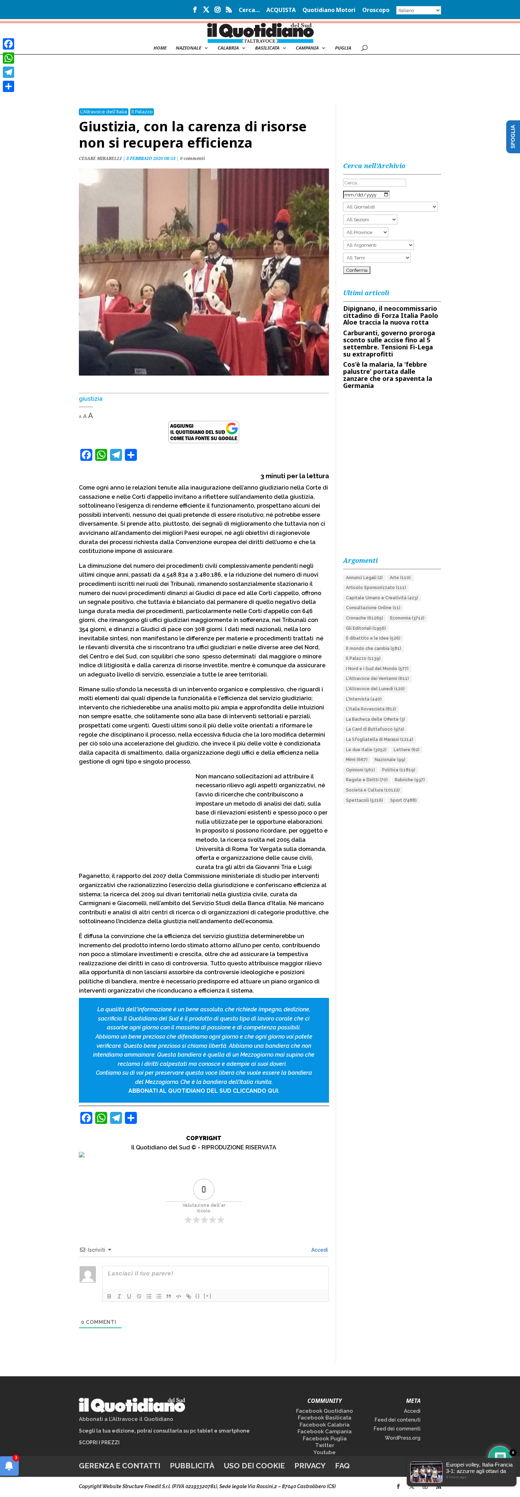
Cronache (364, 618)
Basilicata (267, 48)
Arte (400, 577)
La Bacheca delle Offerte (375, 719)
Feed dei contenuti (398, 1420)
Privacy (309, 1465)
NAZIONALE (188, 48)
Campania (307, 48)
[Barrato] (139, 1296)
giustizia (91, 398)
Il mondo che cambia (373, 648)
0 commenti (192, 158)
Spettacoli (364, 800)
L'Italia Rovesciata (371, 709)
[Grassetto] (109, 1296)
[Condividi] (8, 86)
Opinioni (360, 769)
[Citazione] (169, 1296)
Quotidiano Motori (329, 10)
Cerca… (249, 10)
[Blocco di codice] (179, 1296)
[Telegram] (8, 72)
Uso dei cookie (254, 1465)
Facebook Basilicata (324, 1418)
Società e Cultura (373, 790)
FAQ (342, 1465)
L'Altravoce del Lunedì (375, 688)
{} (197, 1295)
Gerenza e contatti (119, 1465)
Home (160, 48)
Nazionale (390, 759)
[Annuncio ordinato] (149, 1296)
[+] (208, 1295)
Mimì (357, 759)
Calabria (228, 48)
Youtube (324, 1452)
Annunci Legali (364, 577)
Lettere (407, 749)
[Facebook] (8, 44)
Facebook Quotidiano (324, 1411)
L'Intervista (364, 699)
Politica (398, 769)
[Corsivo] (119, 1296)
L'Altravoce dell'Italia (103, 111)
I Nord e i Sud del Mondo (377, 668)
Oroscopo (375, 10)
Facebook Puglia (325, 1438)
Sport (403, 800)
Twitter (324, 1445)
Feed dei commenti (397, 1429)
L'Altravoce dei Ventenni (377, 678)
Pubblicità (192, 1465)
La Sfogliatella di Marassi (379, 739)
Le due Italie (366, 749)
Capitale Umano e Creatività (382, 597)
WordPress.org (403, 1438)
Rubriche (410, 779)
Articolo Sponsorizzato (376, 587)
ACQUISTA (281, 10)
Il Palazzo (142, 111)
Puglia (343, 48)
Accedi (319, 1250)
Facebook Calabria (324, 1425)
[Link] (188, 1296)
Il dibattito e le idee (373, 638)
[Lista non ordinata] (159, 1296)
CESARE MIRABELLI (100, 158)
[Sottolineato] (129, 1296)
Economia (407, 618)
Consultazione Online (373, 607)
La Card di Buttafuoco (375, 729)
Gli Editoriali (366, 628)
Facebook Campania (324, 1431)
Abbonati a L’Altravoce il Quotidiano (126, 1419)
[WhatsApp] (8, 58)
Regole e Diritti (367, 779)
